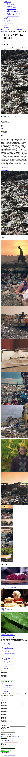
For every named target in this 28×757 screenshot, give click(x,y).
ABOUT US (7, 20)
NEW (8, 3)
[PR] (4, 724)
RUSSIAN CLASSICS (13, 16)
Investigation (4, 31)
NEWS (5, 18)
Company (3, 713)
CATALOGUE (7, 2)
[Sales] (4, 723)
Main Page (3, 29)
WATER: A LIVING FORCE (8, 635)
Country (3, 716)
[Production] (4, 725)
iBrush (8, 655)
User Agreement (19, 736)
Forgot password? (8, 685)
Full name (3, 700)
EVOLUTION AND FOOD (8, 609)
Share (5, 41)
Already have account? (9, 740)
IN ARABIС (10, 6)
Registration (7, 687)
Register (6, 668)
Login (5, 666)
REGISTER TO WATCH (7, 170)
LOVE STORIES (11, 7)
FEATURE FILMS (11, 9)
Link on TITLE (4, 128)
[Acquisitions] (4, 721)
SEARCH (6, 651)
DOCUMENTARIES (12, 11)
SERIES (9, 10)
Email (2, 707)
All (7, 17)
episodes (6, 167)
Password (3, 710)
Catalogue (10, 29)
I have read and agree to (12, 736)
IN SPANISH (10, 4)
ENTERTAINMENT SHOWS (14, 13)
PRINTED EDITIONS (9, 23)
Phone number (4, 703)
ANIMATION (10, 14)
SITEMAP (6, 650)
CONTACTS (7, 21)
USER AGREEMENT (9, 653)
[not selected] (4, 720)
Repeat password (5, 727)
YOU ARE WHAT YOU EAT (8, 587)
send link (18, 49)
